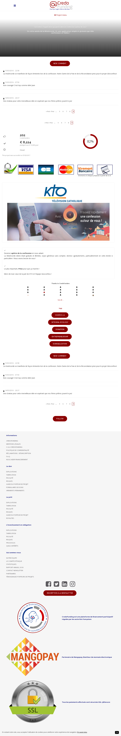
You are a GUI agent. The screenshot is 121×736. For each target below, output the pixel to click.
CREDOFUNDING (12, 441)
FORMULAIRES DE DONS (14, 487)
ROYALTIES (10, 518)
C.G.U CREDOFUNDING (14, 447)
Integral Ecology (60, 322)
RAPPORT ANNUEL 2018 (14, 567)
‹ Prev (52, 111)
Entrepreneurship (60, 337)
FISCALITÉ (9, 478)
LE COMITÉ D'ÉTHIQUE (14, 561)
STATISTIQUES (11, 564)
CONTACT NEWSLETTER (14, 570)
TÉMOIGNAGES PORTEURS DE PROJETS (20, 577)
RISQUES (9, 481)
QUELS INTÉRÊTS (12, 546)
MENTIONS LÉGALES (13, 444)
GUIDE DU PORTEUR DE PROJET (17, 484)
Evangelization (60, 344)
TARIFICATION (11, 475)
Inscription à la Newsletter (60, 593)
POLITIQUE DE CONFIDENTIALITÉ (17, 450)
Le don (9, 466)
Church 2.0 (60, 315)
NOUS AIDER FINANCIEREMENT (17, 459)
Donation (60, 329)
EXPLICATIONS (11, 472)
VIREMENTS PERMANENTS (15, 490)
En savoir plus (82, 732)
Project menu (61, 15)
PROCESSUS (10, 543)
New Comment (59, 63)
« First (48, 111)
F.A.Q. (8, 456)
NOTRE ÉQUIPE (11, 558)
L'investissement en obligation (18, 525)
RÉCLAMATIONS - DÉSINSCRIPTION (18, 453)
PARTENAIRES (11, 574)
